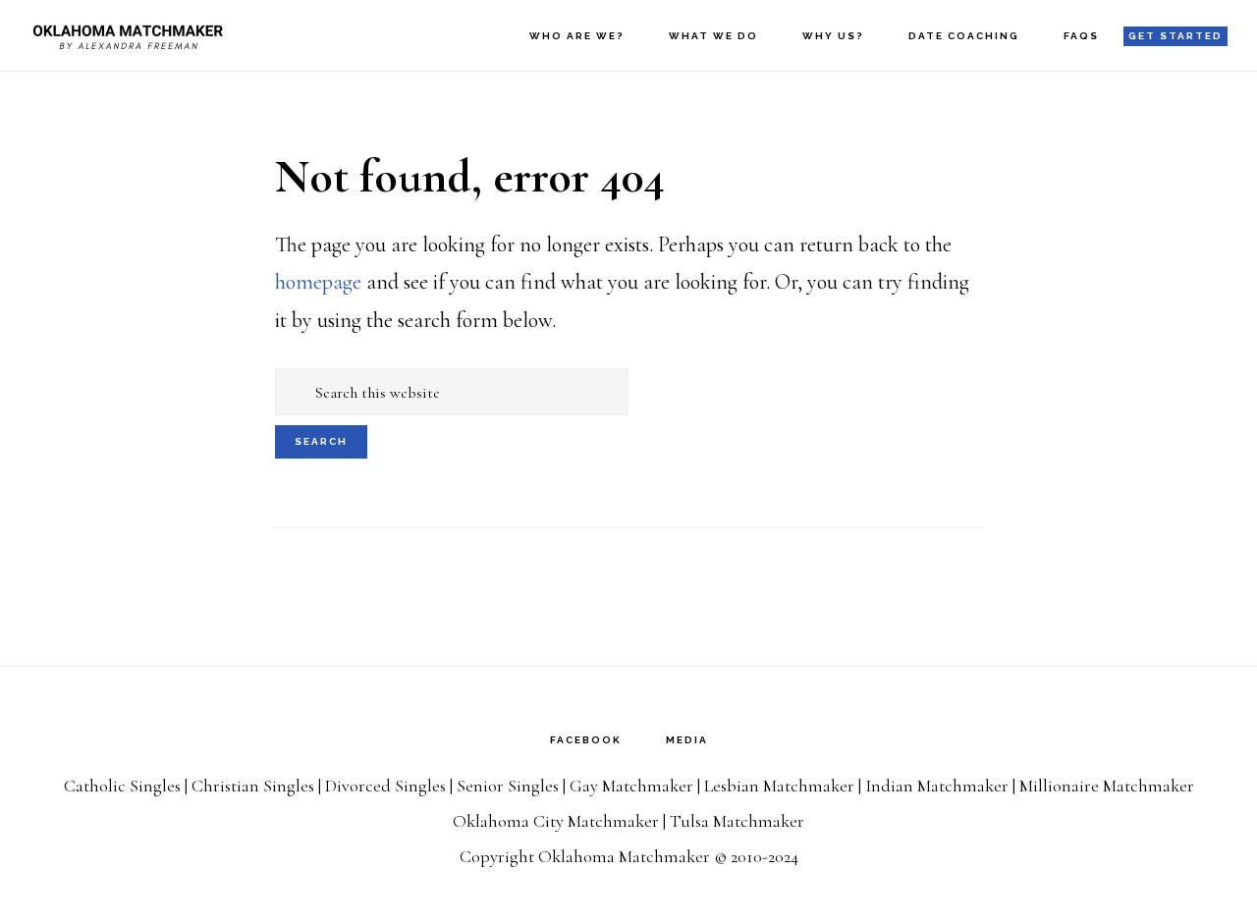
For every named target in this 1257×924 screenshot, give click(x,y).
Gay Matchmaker (631, 785)
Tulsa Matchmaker (737, 821)
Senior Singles (508, 785)
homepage (318, 282)
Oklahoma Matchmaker (127, 35)
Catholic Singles (122, 785)
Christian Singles (252, 785)
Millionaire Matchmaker (1106, 785)
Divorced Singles (385, 785)
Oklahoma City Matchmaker (556, 821)
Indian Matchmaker (937, 785)
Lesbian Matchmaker (779, 785)
